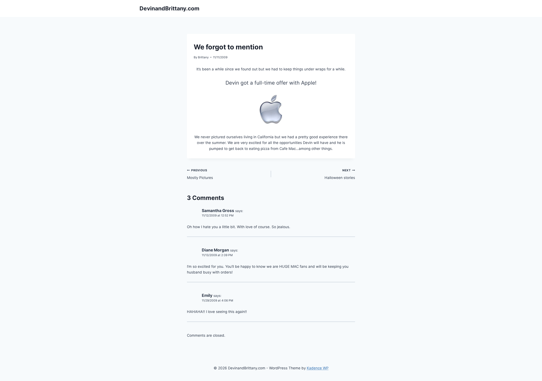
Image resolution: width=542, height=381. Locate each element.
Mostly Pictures (200, 174)
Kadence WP (318, 368)
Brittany (203, 57)
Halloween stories (340, 174)
